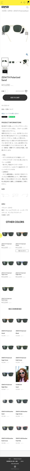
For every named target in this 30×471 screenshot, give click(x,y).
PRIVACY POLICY (17, 458)
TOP (10, 458)
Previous (3, 33)
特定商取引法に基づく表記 (12, 461)
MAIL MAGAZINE (15, 463)
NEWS (22, 461)
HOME (4, 11)
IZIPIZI (10, 11)
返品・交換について (7, 109)
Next (26, 33)
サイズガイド (5, 105)
